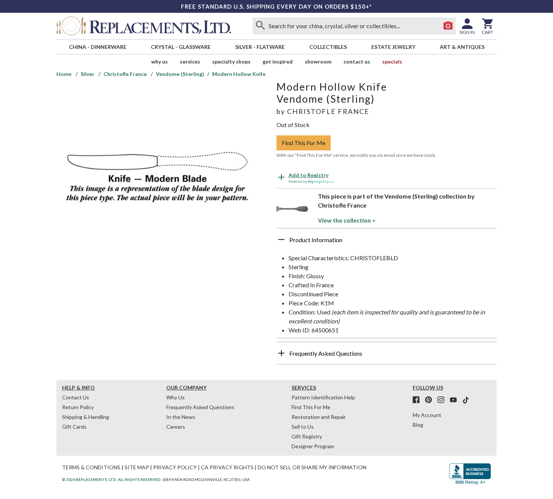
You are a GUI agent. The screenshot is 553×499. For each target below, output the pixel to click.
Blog (418, 425)
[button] (386, 242)
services (190, 61)
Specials (392, 61)
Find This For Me (303, 142)
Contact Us (356, 61)
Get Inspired (278, 61)
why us (159, 61)
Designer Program (313, 446)
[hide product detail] (281, 239)
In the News (180, 417)
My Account (427, 415)
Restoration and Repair (319, 417)
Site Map (137, 467)
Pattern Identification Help (323, 397)
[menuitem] (97, 47)
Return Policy (78, 407)
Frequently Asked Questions (200, 407)
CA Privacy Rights (227, 467)
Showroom (318, 61)
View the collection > (347, 220)
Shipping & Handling (85, 417)
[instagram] (443, 400)
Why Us (175, 397)
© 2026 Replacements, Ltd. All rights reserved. (111, 479)
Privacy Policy (175, 467)
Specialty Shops (231, 61)
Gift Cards (74, 426)
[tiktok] (465, 400)
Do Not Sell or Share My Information (312, 467)
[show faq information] (281, 353)
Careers (175, 426)
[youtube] (455, 400)
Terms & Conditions (91, 467)
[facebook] (418, 400)
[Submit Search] (260, 26)
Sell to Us (303, 426)
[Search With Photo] (448, 26)
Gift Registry (307, 436)
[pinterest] (430, 400)
